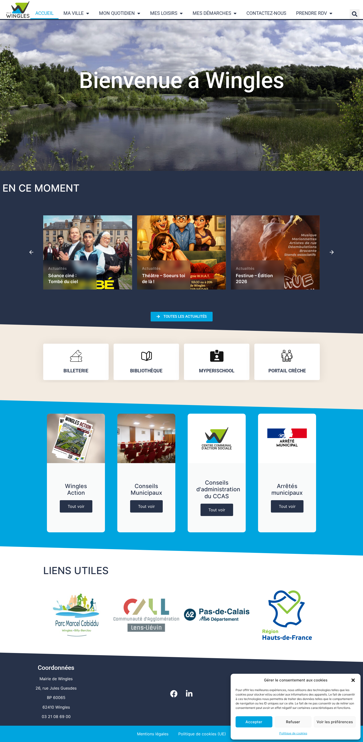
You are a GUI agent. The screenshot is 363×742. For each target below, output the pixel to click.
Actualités (57, 268)
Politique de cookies (293, 733)
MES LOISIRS (163, 13)
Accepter (253, 722)
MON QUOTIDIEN (117, 13)
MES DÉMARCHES (212, 13)
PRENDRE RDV (311, 13)
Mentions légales (152, 733)
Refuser (293, 722)
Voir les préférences (335, 722)
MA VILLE (73, 13)
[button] (353, 680)
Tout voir (76, 506)
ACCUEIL (44, 13)
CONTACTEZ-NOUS (266, 13)
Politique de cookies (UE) (202, 733)
